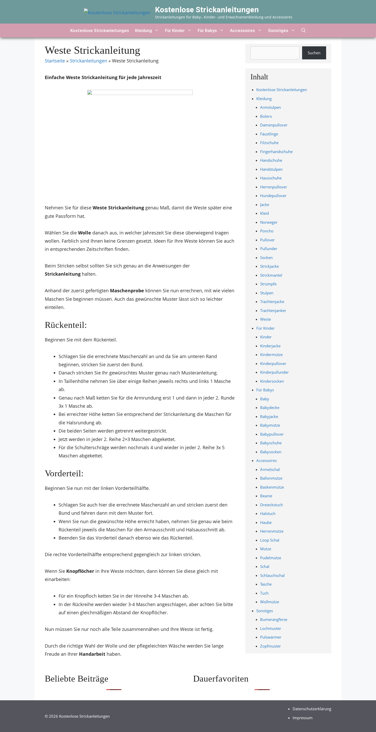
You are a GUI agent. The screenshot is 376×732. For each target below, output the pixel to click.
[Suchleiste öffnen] (303, 30)
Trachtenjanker (273, 310)
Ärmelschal (270, 469)
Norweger (269, 222)
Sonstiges (278, 30)
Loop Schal (269, 540)
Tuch (264, 593)
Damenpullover (273, 124)
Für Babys (207, 30)
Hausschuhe (271, 177)
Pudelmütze (270, 557)
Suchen (314, 52)
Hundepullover (273, 195)
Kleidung (143, 30)
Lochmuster (270, 628)
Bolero (266, 116)
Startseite (55, 61)
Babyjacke (269, 416)
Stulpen (266, 292)
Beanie (266, 495)
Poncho (266, 230)
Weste (265, 319)
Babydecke (269, 407)
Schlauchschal (272, 575)
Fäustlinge (269, 133)
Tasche (266, 584)
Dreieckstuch (271, 504)
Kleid (264, 213)
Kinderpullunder (274, 372)
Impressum (303, 717)
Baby (264, 398)
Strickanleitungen (88, 61)
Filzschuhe (269, 142)
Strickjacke (269, 266)
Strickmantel (271, 275)
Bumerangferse (273, 619)
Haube (266, 522)
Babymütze (270, 425)
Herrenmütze (271, 531)
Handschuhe (271, 160)
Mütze (265, 548)
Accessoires (242, 30)
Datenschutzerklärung (312, 708)
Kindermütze (271, 354)
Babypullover (272, 434)
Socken (266, 257)
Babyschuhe (271, 442)
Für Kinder (175, 30)
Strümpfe (268, 283)
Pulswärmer (270, 637)
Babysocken (270, 451)
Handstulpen (271, 169)
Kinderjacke (270, 345)
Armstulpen (270, 107)
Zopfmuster (270, 646)
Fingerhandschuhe (276, 151)
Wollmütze (269, 601)
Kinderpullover (273, 363)
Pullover (267, 239)
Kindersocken (272, 381)
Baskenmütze (272, 487)
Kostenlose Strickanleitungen (207, 9)
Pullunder (268, 248)
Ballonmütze (271, 478)
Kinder (266, 336)
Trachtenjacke (272, 301)
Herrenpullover (273, 186)
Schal (264, 566)
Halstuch (267, 513)
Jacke (264, 204)
